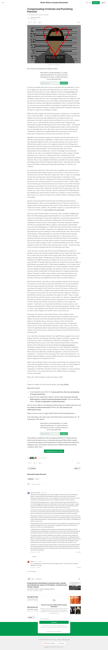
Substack (47, 647)
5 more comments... (32, 571)
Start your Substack (50, 643)
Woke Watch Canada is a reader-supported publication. (41, 589)
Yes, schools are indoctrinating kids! (38, 407)
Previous (32, 468)
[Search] (86, 2)
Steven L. (32, 561)
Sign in (103, 2)
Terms (59, 639)
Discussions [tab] (38, 579)
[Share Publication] (89, 2)
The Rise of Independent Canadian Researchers (50, 401)
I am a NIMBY (64, 384)
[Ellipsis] (80, 492)
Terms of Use (61, 625)
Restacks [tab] (37, 479)
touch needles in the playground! (54, 210)
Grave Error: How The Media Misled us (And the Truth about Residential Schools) (54, 398)
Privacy (55, 639)
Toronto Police (70, 92)
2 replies (34, 556)
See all (30, 617)
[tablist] (33, 479)
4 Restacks (44, 458)
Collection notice (65, 639)
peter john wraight (35, 492)
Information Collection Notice (53, 627)
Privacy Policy (65, 627)
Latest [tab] (32, 579)
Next (76, 468)
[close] (68, 598)
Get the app (61, 643)
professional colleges (67, 345)
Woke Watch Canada (35, 17)
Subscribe (96, 2)
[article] (54, 588)
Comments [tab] (30, 479)
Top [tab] (29, 579)
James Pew (36, 600)
